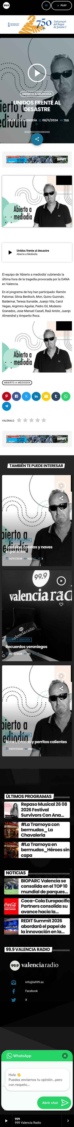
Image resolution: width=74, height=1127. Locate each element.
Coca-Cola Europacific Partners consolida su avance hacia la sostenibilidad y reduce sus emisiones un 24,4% (45, 914)
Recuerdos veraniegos (26, 646)
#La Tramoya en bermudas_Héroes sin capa (45, 849)
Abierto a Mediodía (37, 94)
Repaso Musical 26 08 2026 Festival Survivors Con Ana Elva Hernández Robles (45, 812)
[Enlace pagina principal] (6, 5)
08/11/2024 (49, 120)
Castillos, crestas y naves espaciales (29, 549)
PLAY (62, 5)
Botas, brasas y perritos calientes (36, 742)
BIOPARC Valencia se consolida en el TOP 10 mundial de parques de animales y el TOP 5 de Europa (45, 892)
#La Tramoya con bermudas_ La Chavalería (40, 830)
